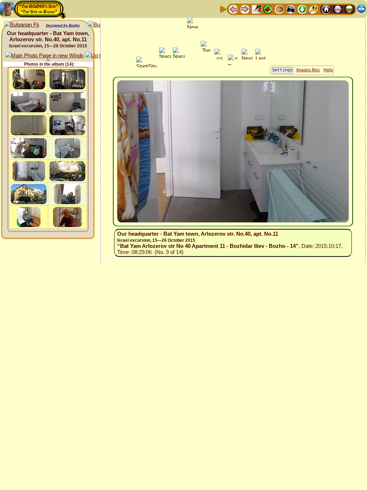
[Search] (313, 9)
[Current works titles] (279, 9)
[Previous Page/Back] (233, 9)
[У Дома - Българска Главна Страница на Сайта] (349, 9)
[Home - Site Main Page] (326, 9)
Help (328, 69)
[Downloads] (302, 9)
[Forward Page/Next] (244, 9)
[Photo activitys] (290, 9)
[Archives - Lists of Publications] (256, 9)
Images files (308, 69)
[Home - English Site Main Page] (337, 9)
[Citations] (267, 9)
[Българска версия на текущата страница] (22, 25)
